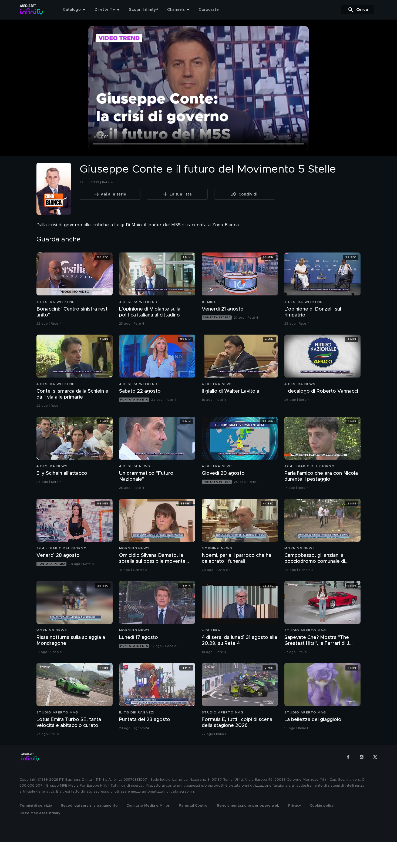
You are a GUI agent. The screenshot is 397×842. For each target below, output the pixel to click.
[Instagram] (361, 757)
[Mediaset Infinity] (31, 9)
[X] (375, 757)
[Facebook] (348, 757)
